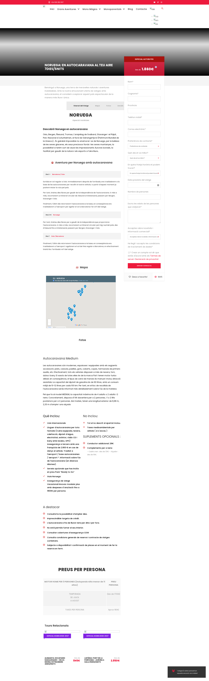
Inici (52, 9)
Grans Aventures (66, 9)
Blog (130, 9)
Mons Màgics (90, 9)
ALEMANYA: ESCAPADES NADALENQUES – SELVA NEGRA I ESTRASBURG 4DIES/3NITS (55, 661)
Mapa (97, 106)
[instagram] (161, 2)
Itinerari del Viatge (81, 106)
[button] (162, 10)
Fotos (108, 106)
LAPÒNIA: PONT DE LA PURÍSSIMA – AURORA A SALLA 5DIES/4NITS (94, 660)
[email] (154, 2)
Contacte (141, 9)
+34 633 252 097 (57, 2)
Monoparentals (112, 9)
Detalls (120, 106)
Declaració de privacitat (147, 259)
